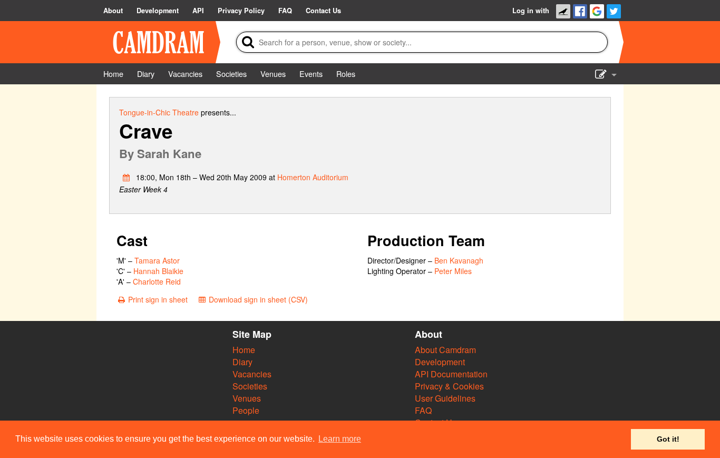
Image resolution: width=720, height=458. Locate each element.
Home (243, 350)
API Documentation (451, 374)
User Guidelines (445, 398)
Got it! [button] (668, 439)
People (245, 410)
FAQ (423, 410)
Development (440, 362)
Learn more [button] (339, 438)
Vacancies (251, 374)
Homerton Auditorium (312, 177)
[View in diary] (126, 177)
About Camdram (445, 350)
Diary (242, 362)
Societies (249, 386)
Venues (246, 398)
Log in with (530, 10)
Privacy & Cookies (449, 386)
